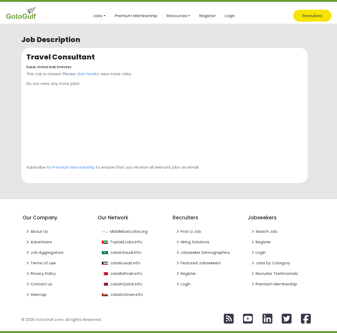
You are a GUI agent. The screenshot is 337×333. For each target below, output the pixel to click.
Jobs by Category (273, 263)
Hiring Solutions (195, 242)
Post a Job (191, 231)
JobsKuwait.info (125, 263)
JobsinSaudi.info (125, 252)
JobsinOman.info (126, 294)
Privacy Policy (43, 273)
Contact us (41, 284)
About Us (39, 231)
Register (188, 273)
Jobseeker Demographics (205, 252)
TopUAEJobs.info (126, 242)
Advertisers (41, 242)
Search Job (266, 231)
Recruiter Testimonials (277, 273)
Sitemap (39, 294)
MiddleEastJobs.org (128, 231)
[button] (99, 16)
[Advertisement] (164, 123)
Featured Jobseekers (201, 263)
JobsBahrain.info (126, 273)
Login (186, 284)
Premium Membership (73, 167)
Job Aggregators (47, 252)
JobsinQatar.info (126, 284)
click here (86, 74)
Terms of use (43, 263)
